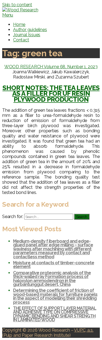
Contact (21, 39)
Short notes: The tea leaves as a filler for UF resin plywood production (51, 93)
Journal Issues (26, 34)
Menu (7, 15)
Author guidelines (30, 29)
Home (19, 24)
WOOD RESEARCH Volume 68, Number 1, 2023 (51, 66)
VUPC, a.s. (83, 330)
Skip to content (17, 4)
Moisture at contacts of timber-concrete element (53, 264)
